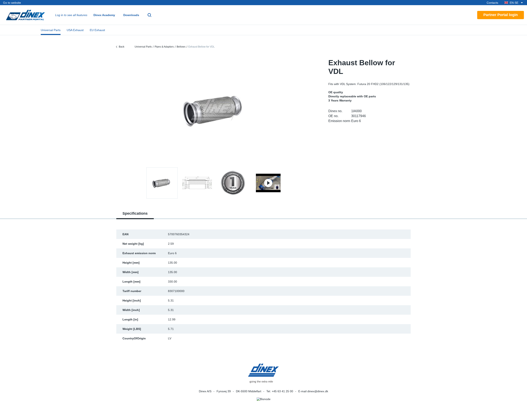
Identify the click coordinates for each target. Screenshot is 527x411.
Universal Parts (51, 30)
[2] (232, 183)
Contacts (492, 2)
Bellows (181, 46)
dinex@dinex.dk (317, 391)
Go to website (12, 2)
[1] (197, 183)
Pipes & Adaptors (164, 46)
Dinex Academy (104, 15)
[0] (215, 110)
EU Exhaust (97, 30)
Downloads (131, 15)
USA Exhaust (75, 30)
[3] (268, 183)
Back (121, 46)
